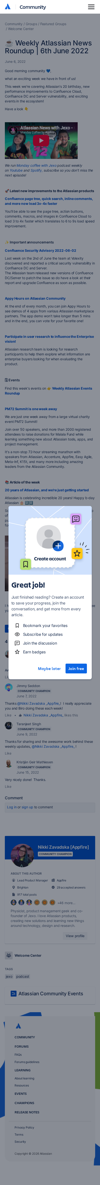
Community (33, 6)
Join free (76, 668)
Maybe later (49, 668)
